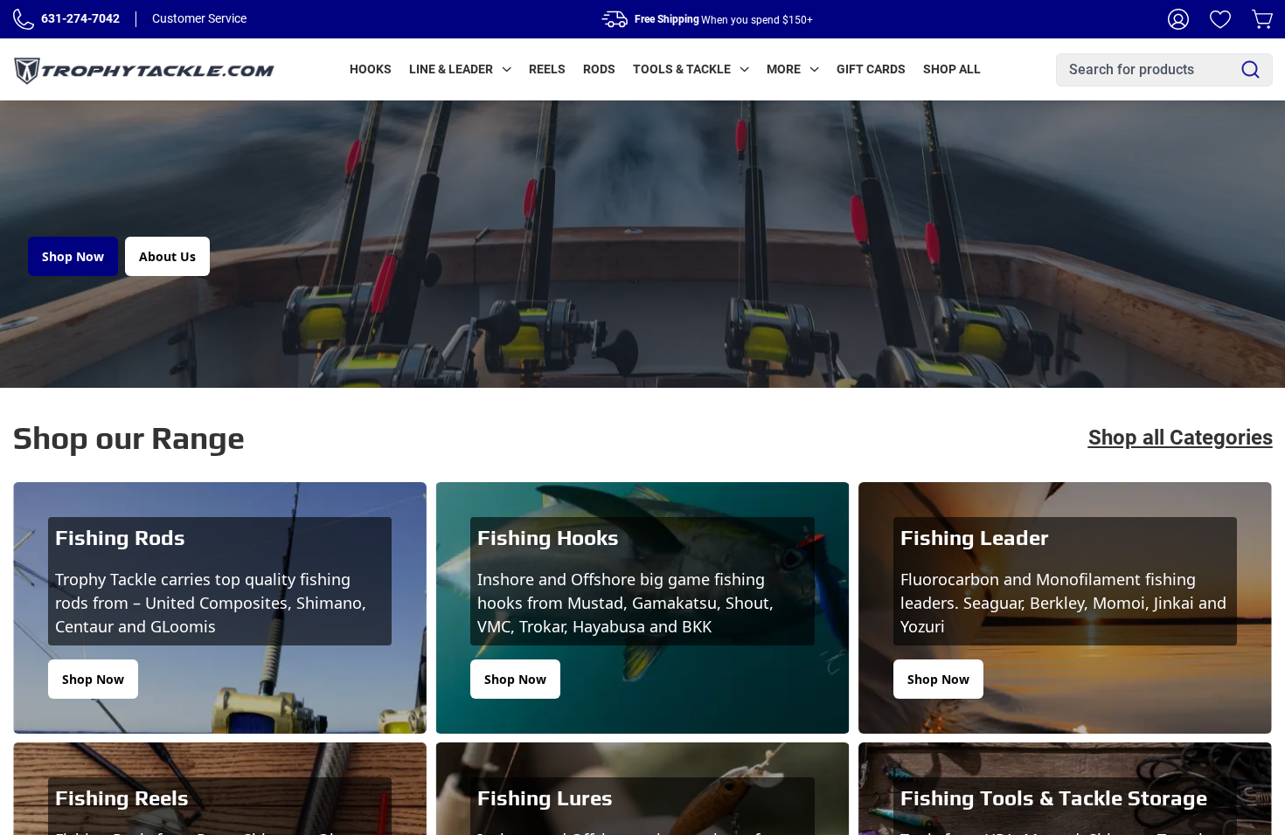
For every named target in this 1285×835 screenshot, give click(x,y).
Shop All (952, 69)
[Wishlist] (1220, 19)
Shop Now (73, 256)
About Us (167, 256)
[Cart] (1262, 19)
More (784, 69)
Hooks (371, 69)
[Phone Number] (23, 19)
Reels (547, 69)
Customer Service (199, 18)
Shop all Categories (1180, 437)
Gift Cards (871, 69)
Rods (599, 69)
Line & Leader (451, 69)
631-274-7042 (80, 18)
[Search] (1250, 69)
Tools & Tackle (682, 69)
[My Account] (1178, 19)
